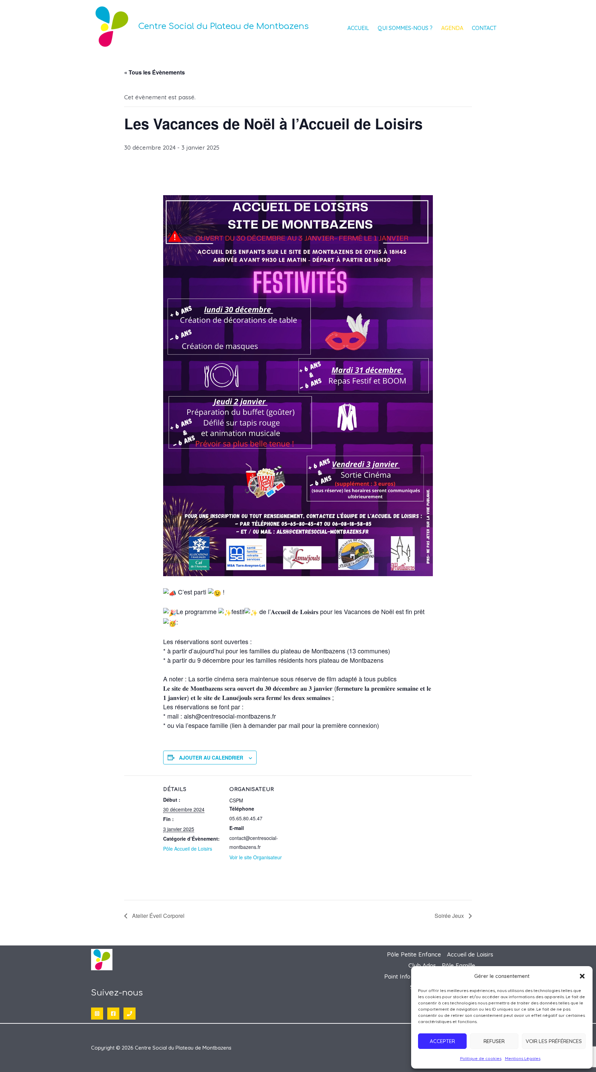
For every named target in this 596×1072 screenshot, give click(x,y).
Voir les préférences (554, 1041)
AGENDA (452, 27)
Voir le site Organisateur (255, 857)
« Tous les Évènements (154, 72)
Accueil (358, 27)
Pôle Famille (458, 965)
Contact (484, 27)
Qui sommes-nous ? (405, 27)
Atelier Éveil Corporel (158, 916)
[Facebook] (113, 1014)
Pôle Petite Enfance (414, 954)
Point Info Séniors (408, 976)
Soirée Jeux (450, 916)
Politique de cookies (480, 1058)
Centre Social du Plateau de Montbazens (223, 26)
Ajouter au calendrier (211, 757)
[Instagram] (97, 1014)
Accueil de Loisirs (470, 954)
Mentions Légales (522, 1058)
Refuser (494, 1041)
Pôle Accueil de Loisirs (187, 848)
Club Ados (422, 965)
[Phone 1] (129, 1014)
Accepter (442, 1041)
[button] (582, 976)
